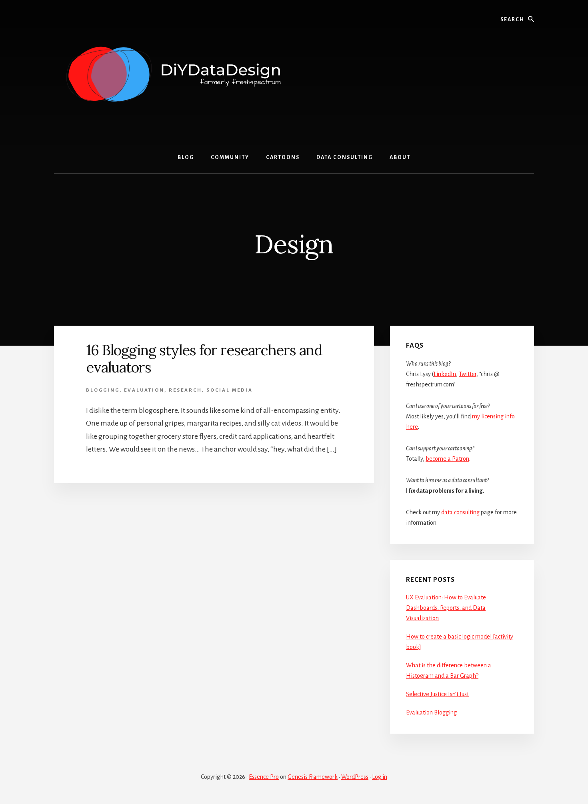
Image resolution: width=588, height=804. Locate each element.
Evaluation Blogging (431, 712)
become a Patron (447, 459)
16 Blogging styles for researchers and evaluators (204, 358)
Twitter (467, 374)
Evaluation (144, 390)
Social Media (229, 390)
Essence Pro (264, 777)
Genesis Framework (313, 777)
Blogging (103, 390)
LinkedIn (445, 374)
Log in (379, 777)
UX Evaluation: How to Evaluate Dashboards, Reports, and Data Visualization (446, 607)
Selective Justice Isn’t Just (437, 694)
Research (185, 390)
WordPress (354, 777)
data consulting (460, 512)
